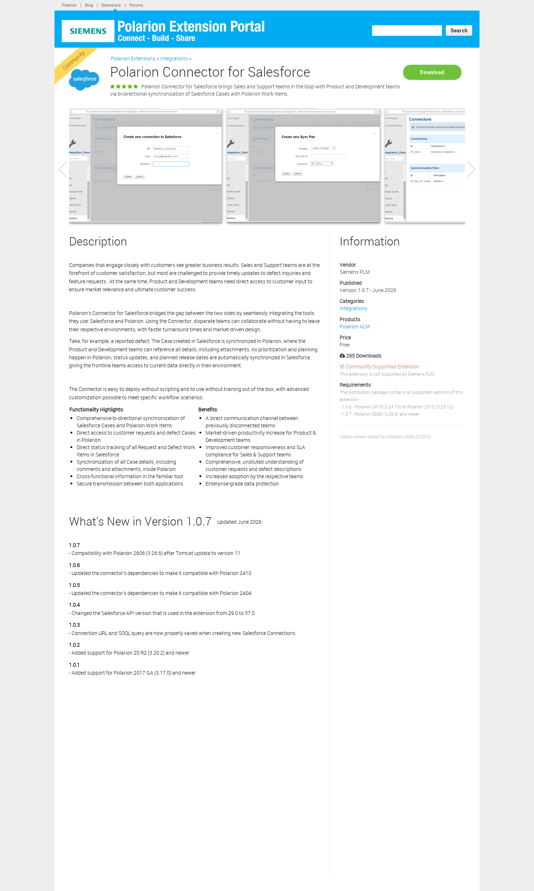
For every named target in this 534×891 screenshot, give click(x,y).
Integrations (174, 58)
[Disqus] (195, 783)
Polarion (69, 5)
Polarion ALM (355, 326)
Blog (89, 5)
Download (432, 72)
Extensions (111, 5)
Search (459, 30)
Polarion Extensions (133, 58)
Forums (136, 5)
